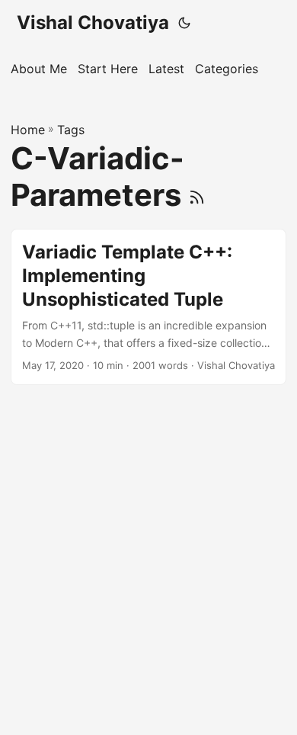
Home (28, 129)
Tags (71, 129)
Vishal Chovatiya (93, 22)
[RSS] (197, 194)
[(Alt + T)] (184, 23)
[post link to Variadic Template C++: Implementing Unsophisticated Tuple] (148, 306)
